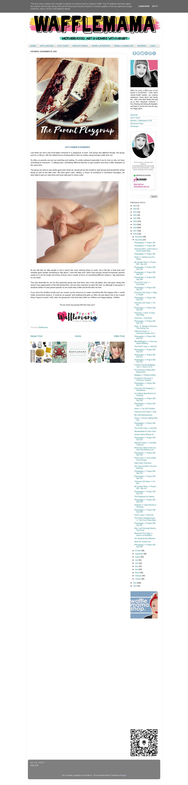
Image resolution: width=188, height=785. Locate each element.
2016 (135, 234)
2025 (135, 206)
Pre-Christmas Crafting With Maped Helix (144, 371)
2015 (135, 583)
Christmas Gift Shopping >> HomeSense (144, 389)
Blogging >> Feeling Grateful (145, 375)
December (139, 237)
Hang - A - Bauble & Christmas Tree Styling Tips (145, 327)
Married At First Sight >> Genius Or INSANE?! (143, 534)
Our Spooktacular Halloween (144, 538)
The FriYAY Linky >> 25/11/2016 (142, 283)
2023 (135, 212)
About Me (134, 115)
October (138, 551)
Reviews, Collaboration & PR (141, 121)
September (139, 554)
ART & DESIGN (47, 46)
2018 (135, 228)
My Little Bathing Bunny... (144, 415)
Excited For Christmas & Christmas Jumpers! (143, 379)
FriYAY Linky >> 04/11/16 (143, 515)
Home (78, 336)
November (139, 240)
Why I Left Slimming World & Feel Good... (145, 529)
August (138, 557)
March (137, 573)
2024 (135, 209)
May (137, 566)
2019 (135, 225)
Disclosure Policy (136, 123)
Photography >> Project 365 (144, 243)
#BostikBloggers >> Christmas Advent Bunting (145, 342)
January (138, 579)
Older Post (119, 336)
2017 (135, 231)
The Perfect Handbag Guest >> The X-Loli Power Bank (145, 519)
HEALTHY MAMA (80, 46)
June (137, 563)
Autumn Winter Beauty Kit (144, 434)
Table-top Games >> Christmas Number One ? (144, 332)
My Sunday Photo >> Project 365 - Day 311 (145, 487)
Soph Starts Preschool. (143, 463)
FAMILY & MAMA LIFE (123, 46)
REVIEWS (141, 46)
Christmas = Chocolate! (143, 318)
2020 (135, 221)
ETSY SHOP (63, 46)
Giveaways (134, 126)
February (138, 576)
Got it (155, 6)
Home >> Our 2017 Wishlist (144, 409)
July (137, 560)
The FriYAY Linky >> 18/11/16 (145, 346)
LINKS (153, 46)
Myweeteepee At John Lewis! (145, 431)
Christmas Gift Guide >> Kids (145, 412)
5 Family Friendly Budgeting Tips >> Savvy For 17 (144, 366)
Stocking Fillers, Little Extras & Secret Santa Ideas (146, 250)
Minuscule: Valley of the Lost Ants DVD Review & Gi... (145, 449)
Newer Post (36, 336)
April (137, 569)
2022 (135, 215)
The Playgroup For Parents (144, 497)
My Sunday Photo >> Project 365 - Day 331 (145, 263)
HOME (33, 46)
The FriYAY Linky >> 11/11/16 (145, 428)
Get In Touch (135, 118)
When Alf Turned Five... (143, 542)
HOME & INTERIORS (101, 46)
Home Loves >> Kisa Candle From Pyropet (145, 459)
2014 (135, 586)
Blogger (123, 775)
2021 (135, 218)
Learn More (144, 6)
